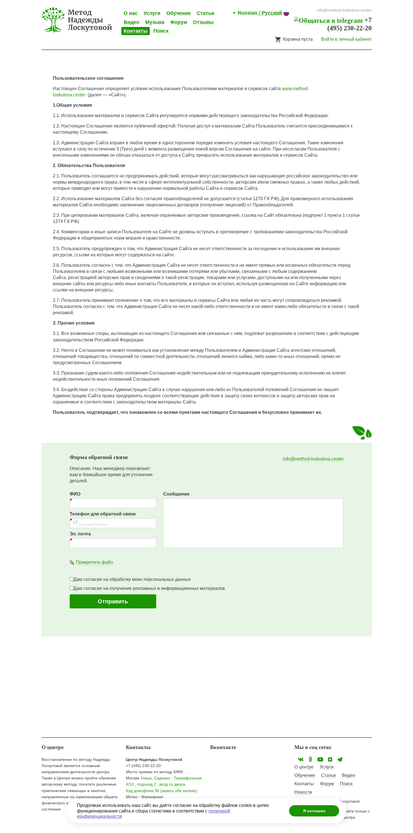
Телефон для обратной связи (103, 514)
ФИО (75, 494)
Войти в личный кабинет (346, 39)
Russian (260, 13)
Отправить (113, 601)
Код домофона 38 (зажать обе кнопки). (162, 790)
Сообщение (176, 494)
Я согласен (314, 811)
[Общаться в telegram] (329, 20)
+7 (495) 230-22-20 (143, 765)
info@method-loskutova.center (313, 459)
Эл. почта (80, 533)
